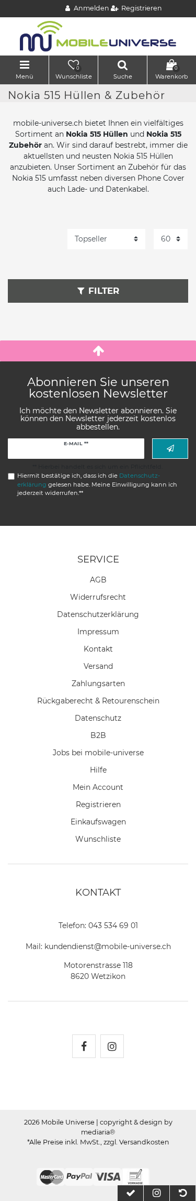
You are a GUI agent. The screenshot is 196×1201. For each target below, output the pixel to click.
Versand (98, 666)
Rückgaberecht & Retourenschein (98, 701)
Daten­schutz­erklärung (98, 614)
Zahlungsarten (98, 683)
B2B (98, 735)
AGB (98, 580)
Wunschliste (98, 839)
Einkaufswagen (98, 822)
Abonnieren (170, 448)
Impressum (98, 631)
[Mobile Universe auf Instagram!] (112, 1046)
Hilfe (98, 770)
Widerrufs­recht (98, 597)
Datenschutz (98, 718)
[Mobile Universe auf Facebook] (84, 1046)
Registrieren (98, 804)
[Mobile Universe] (98, 35)
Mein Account (98, 787)
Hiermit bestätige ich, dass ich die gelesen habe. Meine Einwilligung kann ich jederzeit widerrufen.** (97, 484)
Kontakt (98, 649)
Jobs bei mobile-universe (98, 752)
